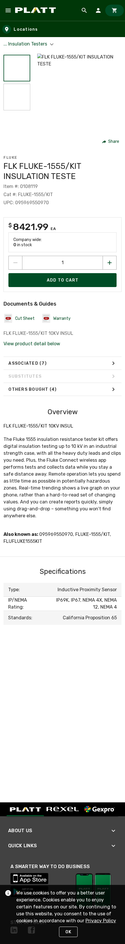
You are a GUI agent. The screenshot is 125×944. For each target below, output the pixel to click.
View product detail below (31, 343)
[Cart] (114, 10)
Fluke (10, 157)
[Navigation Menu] (8, 10)
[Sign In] (98, 10)
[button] (16, 68)
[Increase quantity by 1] (109, 262)
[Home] (36, 10)
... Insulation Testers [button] (25, 44)
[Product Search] (84, 10)
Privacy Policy (100, 920)
